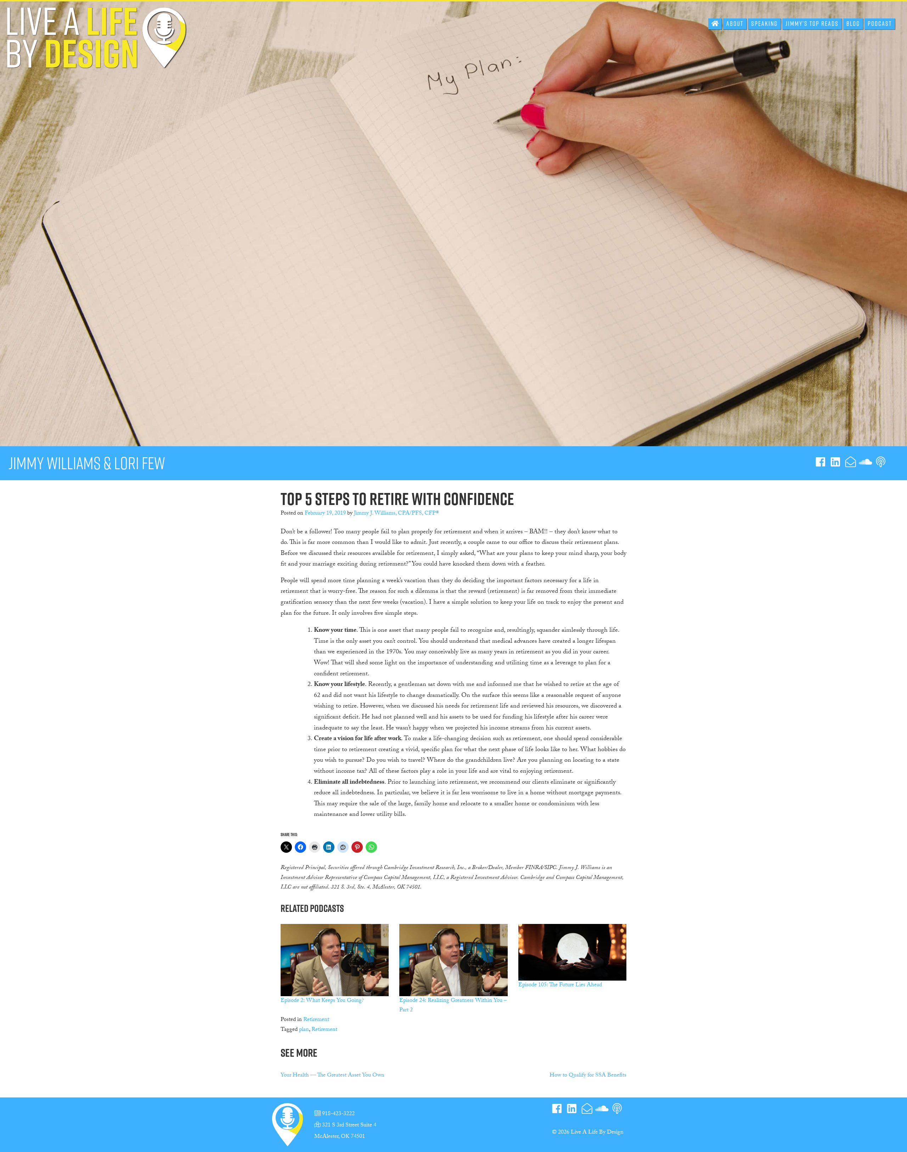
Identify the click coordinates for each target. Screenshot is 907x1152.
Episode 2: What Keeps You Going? (322, 1001)
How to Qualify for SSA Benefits (588, 1075)
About (734, 23)
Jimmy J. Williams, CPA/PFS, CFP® (396, 513)
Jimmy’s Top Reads (812, 23)
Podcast (880, 23)
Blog (853, 23)
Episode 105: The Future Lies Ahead (560, 985)
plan (304, 1030)
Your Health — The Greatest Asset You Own (332, 1075)
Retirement (316, 1020)
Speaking (764, 23)
